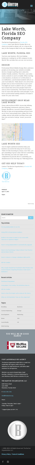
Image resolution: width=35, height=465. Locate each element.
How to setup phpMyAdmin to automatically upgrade (16, 244)
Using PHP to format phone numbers (11, 232)
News (3, 318)
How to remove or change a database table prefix (15, 257)
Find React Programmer (8, 281)
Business (19, 306)
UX (18, 322)
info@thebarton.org (7, 395)
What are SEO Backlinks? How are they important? (15, 297)
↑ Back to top (30, 203)
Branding (4, 306)
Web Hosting (5, 326)
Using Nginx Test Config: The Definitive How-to (15, 285)
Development (5, 314)
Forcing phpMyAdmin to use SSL (10, 227)
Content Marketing (6, 310)
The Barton (5, 182)
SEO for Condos (5, 262)
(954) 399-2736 (7, 391)
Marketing (20, 314)
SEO (18, 318)
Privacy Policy (6, 454)
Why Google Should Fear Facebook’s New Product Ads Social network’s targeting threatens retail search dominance (17, 269)
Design (19, 310)
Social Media (4, 322)
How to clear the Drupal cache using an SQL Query (16, 293)
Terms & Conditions (18, 454)
